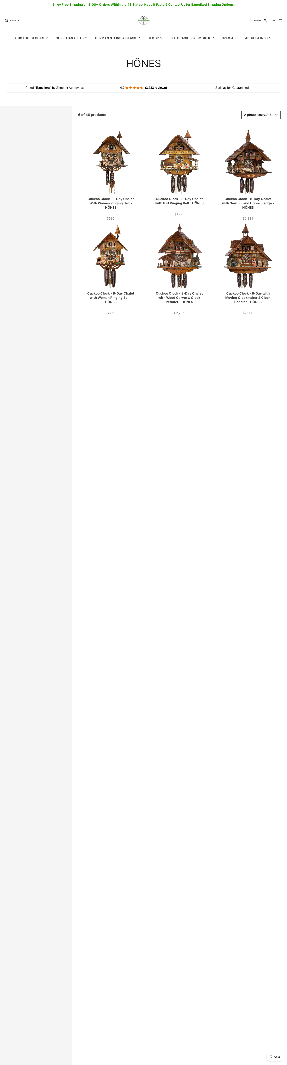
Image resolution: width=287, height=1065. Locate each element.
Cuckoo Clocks (29, 38)
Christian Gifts (70, 38)
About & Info (256, 38)
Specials (230, 38)
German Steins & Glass (115, 38)
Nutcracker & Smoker (190, 38)
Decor (153, 38)
